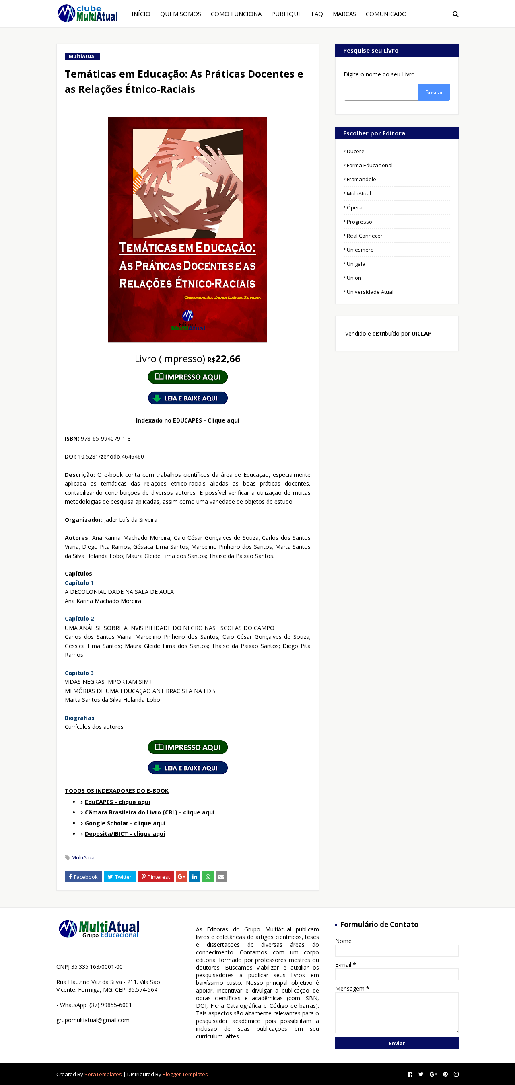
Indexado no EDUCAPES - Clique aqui (187, 420)
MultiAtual (84, 857)
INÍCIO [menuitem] (141, 14)
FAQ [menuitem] (317, 14)
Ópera (355, 207)
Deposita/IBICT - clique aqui (125, 833)
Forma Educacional (370, 165)
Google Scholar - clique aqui (125, 823)
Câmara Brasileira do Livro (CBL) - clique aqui (149, 812)
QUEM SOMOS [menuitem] (180, 14)
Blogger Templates (185, 1074)
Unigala (356, 263)
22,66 (188, 358)
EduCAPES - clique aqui (117, 802)
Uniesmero (360, 249)
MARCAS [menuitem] (344, 14)
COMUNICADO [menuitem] (386, 14)
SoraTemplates (103, 1074)
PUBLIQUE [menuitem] (286, 14)
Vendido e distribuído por (388, 333)
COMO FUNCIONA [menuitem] (236, 14)
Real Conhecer (365, 235)
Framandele (361, 179)
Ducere (356, 151)
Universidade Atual (370, 291)
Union (354, 277)
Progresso (359, 221)
